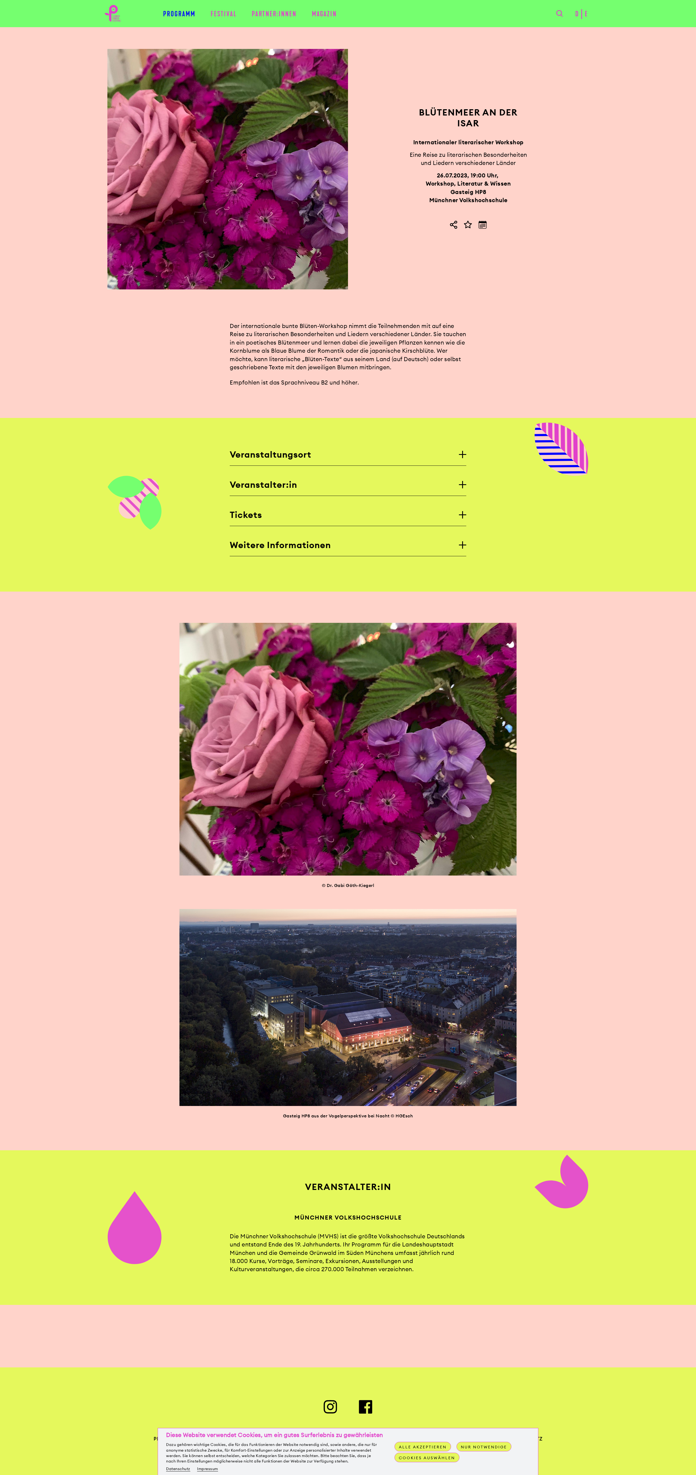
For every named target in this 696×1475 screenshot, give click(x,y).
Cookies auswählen (427, 1457)
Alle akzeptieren (423, 1447)
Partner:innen (274, 14)
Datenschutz (178, 1468)
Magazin (324, 14)
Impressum (207, 1468)
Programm (179, 14)
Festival (224, 14)
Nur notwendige (484, 1447)
